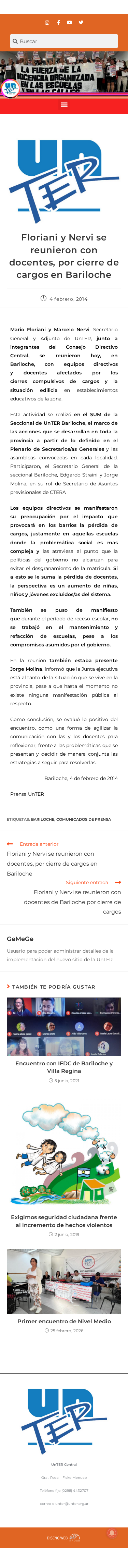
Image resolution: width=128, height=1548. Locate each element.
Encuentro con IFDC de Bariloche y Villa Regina (64, 1067)
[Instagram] (47, 22)
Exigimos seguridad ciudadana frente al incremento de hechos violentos (64, 1221)
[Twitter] (81, 22)
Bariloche (42, 819)
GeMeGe (20, 939)
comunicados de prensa (83, 819)
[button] (64, 104)
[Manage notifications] (111, 1532)
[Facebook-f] (58, 22)
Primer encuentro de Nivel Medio (64, 1321)
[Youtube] (69, 22)
